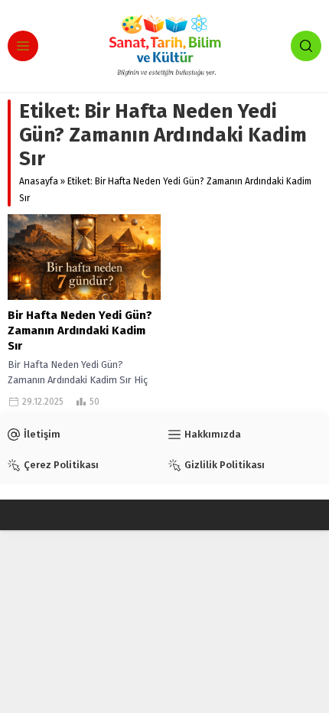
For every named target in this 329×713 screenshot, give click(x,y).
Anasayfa (38, 181)
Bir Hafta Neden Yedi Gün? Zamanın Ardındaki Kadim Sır (80, 330)
